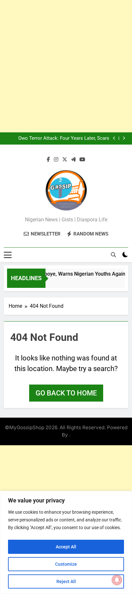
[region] (66, 542)
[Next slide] (124, 138)
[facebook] (48, 160)
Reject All (66, 581)
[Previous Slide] (114, 138)
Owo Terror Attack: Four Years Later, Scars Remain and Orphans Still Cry (63, 138)
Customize (66, 564)
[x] (64, 160)
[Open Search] (113, 254)
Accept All (66, 546)
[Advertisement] (66, 66)
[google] (73, 160)
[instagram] (56, 160)
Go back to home (66, 393)
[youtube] (82, 160)
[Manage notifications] (117, 580)
